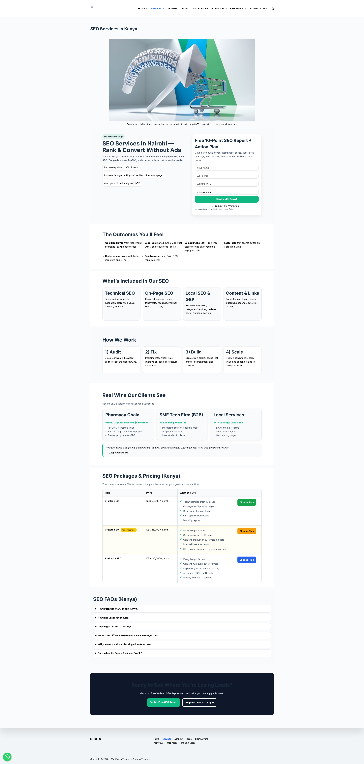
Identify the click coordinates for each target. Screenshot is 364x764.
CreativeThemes (141, 759)
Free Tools (236, 8)
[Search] (273, 9)
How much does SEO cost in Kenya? (118, 608)
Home (141, 8)
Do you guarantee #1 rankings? (115, 626)
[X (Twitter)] (96, 739)
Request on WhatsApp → (199, 702)
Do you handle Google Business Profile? (120, 653)
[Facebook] (91, 739)
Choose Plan (246, 502)
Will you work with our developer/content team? (125, 644)
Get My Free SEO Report (163, 702)
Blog (185, 8)
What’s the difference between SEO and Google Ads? (128, 635)
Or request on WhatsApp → (227, 205)
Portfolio (217, 8)
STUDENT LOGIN (258, 8)
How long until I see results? (113, 617)
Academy (173, 8)
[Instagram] (100, 739)
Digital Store (200, 8)
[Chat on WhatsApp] (7, 757)
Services (156, 8)
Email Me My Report (226, 199)
